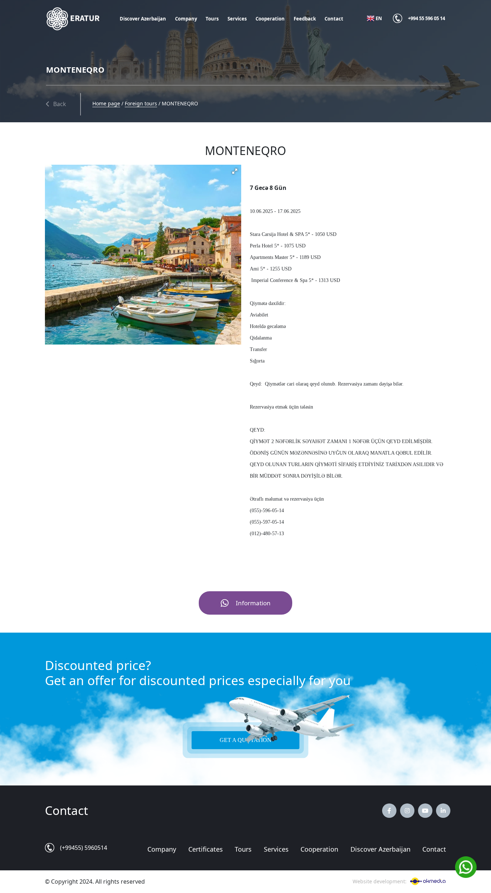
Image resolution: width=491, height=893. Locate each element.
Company (186, 18)
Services (237, 18)
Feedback (305, 18)
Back (59, 104)
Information (253, 603)
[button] (234, 171)
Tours (212, 18)
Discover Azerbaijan (143, 18)
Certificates (205, 849)
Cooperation (270, 18)
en (379, 18)
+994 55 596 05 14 (426, 18)
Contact (334, 18)
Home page (106, 103)
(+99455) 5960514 (83, 848)
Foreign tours (141, 103)
